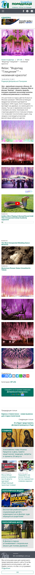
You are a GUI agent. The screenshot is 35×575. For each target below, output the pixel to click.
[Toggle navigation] (2, 11)
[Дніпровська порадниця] (6, 556)
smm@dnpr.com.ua (22, 556)
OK (17, 572)
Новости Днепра (7, 60)
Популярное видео (12, 490)
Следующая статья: (23, 422)
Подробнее (6, 568)
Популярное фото (12, 522)
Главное (6, 430)
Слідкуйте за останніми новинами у (17, 392)
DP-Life (19, 60)
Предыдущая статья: (17, 413)
